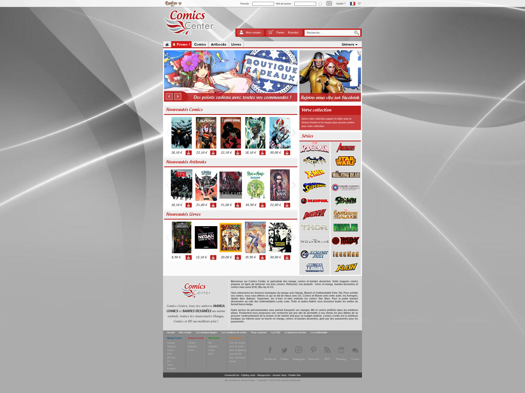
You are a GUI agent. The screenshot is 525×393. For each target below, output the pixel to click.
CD (168, 361)
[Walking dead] (346, 179)
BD (210, 342)
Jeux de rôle (235, 354)
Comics (191, 342)
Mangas (171, 342)
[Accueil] (167, 44)
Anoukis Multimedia (290, 380)
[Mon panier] (270, 33)
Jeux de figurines (237, 350)
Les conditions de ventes (234, 332)
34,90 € (250, 205)
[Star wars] (346, 166)
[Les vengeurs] (346, 153)
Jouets (232, 361)
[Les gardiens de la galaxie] (346, 219)
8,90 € (176, 257)
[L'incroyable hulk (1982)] (346, 233)
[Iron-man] (346, 259)
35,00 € (226, 205)
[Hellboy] (346, 246)
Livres (170, 350)
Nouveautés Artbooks (186, 162)
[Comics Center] (189, 35)
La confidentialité (319, 332)
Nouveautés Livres (183, 214)
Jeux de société (237, 342)
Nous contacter (259, 332)
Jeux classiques (237, 357)
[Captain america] (346, 193)
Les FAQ (275, 332)
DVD (169, 354)
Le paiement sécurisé (295, 332)
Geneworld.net (232, 375)
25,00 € (201, 205)
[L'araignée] (314, 153)
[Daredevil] (314, 219)
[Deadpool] (314, 206)
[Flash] (346, 273)
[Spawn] (346, 206)
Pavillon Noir (294, 375)
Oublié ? (341, 3)
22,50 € (201, 152)
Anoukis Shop (279, 375)
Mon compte (253, 32)
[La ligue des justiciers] (314, 273)
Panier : (287, 32)
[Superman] (314, 193)
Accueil (170, 332)
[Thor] (314, 233)
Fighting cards (248, 375)
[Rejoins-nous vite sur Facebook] (330, 101)
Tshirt (170, 365)
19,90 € (250, 257)
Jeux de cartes (236, 346)
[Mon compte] (241, 33)
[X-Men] (314, 179)
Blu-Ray (171, 357)
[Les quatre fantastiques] (314, 259)
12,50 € (201, 257)
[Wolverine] (314, 246)
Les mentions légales (206, 332)
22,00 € (275, 205)
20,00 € (226, 257)
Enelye (251, 380)
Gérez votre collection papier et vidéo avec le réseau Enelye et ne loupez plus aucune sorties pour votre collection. (327, 122)
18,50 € (176, 152)
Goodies (171, 368)
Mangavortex (263, 375)
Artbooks (171, 346)
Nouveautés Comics (184, 110)
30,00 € (275, 152)
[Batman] (314, 166)
